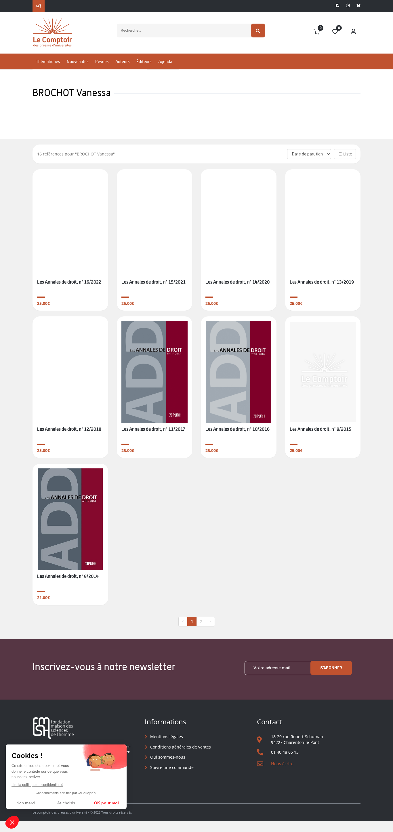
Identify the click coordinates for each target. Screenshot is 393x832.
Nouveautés (77, 61)
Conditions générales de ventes (180, 747)
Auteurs (122, 61)
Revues (101, 61)
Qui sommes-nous (167, 757)
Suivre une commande (172, 767)
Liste (347, 154)
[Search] (258, 30)
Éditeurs (143, 61)
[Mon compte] (353, 32)
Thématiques (48, 61)
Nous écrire (282, 763)
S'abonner (331, 668)
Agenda (165, 61)
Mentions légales (166, 736)
